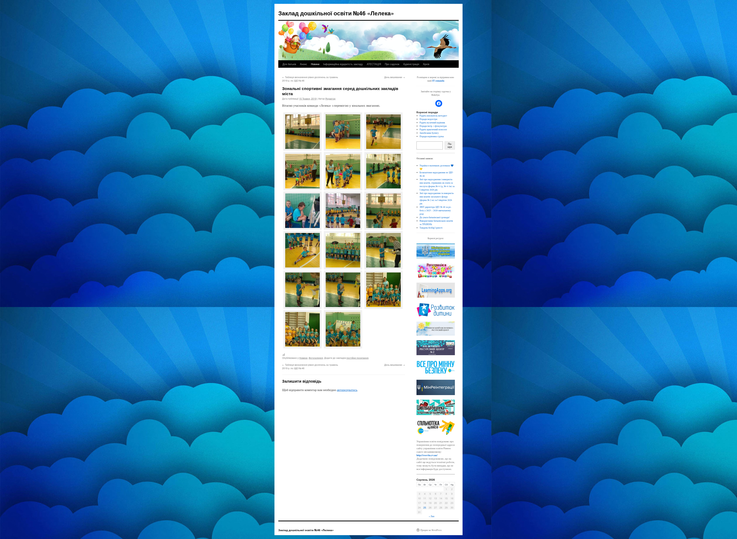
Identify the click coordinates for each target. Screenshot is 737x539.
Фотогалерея (316, 357)
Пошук (450, 145)
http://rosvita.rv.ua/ (427, 455)
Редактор (330, 98)
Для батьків (289, 64)
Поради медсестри (428, 119)
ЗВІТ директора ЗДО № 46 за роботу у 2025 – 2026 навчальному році (435, 210)
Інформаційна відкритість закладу (343, 64)
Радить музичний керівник (432, 122)
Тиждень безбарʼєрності (431, 227)
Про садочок (392, 64)
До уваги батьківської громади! (435, 217)
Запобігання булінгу (429, 132)
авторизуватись (347, 390)
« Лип (431, 516)
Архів (426, 64)
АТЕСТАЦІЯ (374, 64)
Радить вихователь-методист (433, 115)
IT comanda (438, 80)
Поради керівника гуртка (432, 136)
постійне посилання (357, 357)
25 (424, 507)
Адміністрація (411, 64)
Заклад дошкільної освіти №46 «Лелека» (336, 13)
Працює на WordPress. (431, 530)
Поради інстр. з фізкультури (433, 125)
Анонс (303, 64)
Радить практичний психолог (433, 129)
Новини (315, 64)
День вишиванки (394, 77)
